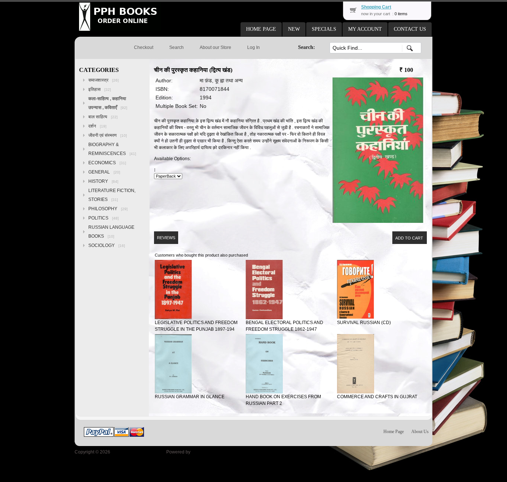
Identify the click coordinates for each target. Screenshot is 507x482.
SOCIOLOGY (106, 245)
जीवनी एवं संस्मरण (107, 135)
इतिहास (99, 89)
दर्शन (97, 126)
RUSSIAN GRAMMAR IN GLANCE (190, 396)
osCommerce (205, 452)
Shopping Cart (376, 7)
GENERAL (104, 172)
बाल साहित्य (103, 116)
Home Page (393, 431)
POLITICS (103, 218)
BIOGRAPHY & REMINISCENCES (112, 149)
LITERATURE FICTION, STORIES (111, 195)
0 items (401, 13)
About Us (420, 431)
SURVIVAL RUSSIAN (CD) (364, 322)
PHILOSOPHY (108, 208)
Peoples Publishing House (138, 452)
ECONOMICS (107, 162)
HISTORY (103, 181)
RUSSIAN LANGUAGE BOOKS (111, 232)
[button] (261, 29)
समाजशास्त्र (103, 80)
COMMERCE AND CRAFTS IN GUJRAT (377, 396)
